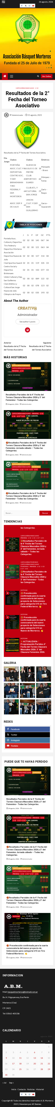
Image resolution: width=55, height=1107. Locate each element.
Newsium (24, 1104)
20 (35, 1063)
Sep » (11, 1082)
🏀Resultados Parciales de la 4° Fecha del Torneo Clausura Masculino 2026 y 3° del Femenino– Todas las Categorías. (26, 496)
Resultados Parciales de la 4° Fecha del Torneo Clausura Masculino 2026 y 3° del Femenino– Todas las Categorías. (25, 397)
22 (49, 1063)
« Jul (4, 1082)
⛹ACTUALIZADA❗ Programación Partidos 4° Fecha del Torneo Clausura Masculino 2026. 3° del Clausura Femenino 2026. (34, 646)
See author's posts (27, 321)
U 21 (23, 416)
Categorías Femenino (21, 365)
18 (20, 1063)
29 (49, 1069)
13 (35, 1058)
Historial (40, 1089)
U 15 (13, 416)
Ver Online (46, 76)
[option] (27, 546)
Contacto (22, 1089)
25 (20, 1069)
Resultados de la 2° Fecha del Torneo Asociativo (15, 346)
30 (6, 1075)
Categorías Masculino (25, 88)
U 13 (36, 88)
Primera (15, 371)
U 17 (21, 371)
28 (42, 1069)
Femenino (36, 368)
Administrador (17, 115)
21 (42, 1063)
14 (42, 1058)
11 (20, 1058)
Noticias (24, 590)
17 (13, 1063)
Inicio (13, 1089)
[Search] (38, 76)
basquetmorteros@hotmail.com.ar (23, 992)
